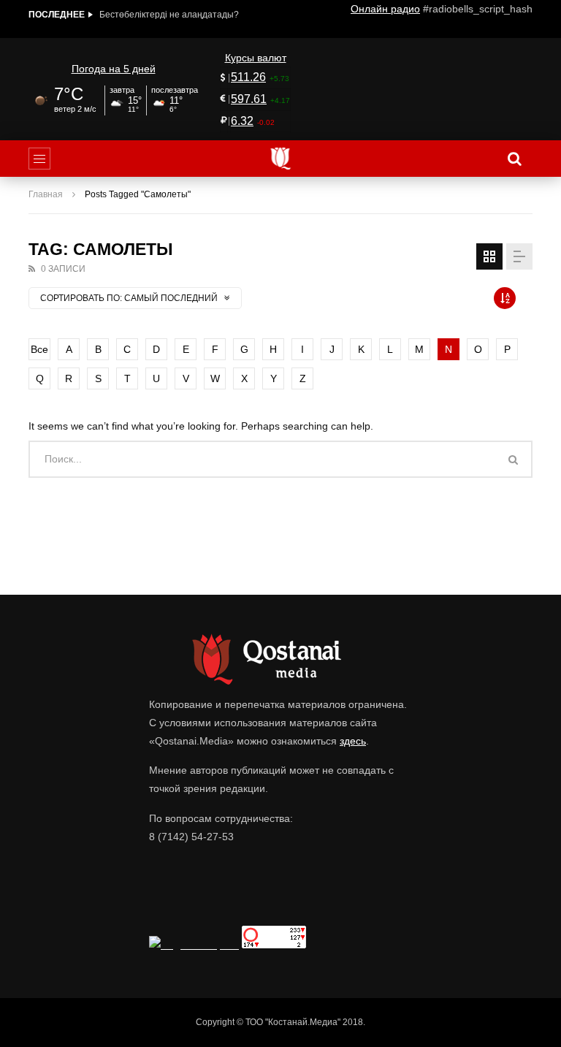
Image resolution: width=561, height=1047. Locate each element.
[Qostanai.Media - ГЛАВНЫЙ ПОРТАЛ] (281, 159)
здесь (353, 741)
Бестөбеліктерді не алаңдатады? (169, 14)
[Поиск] (514, 158)
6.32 (242, 121)
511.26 (248, 77)
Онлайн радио (385, 9)
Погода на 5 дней (114, 69)
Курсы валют (255, 58)
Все (39, 349)
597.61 (249, 99)
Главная (45, 194)
